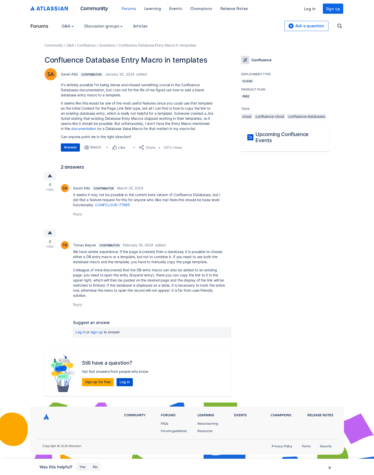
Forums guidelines (174, 431)
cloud (246, 116)
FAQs (164, 423)
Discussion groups (102, 25)
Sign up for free (98, 382)
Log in (310, 8)
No (95, 467)
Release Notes (234, 8)
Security (326, 446)
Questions (107, 45)
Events (175, 8)
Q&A (66, 25)
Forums (129, 8)
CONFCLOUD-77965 (112, 205)
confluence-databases (306, 116)
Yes (82, 467)
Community (94, 8)
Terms (306, 446)
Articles (140, 25)
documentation (83, 128)
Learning (152, 8)
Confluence (86, 45)
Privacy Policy (282, 446)
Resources (204, 431)
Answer (70, 147)
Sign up (333, 8)
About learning (207, 423)
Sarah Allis (69, 74)
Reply (77, 214)
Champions (201, 8)
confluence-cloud (269, 116)
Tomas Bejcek (84, 245)
